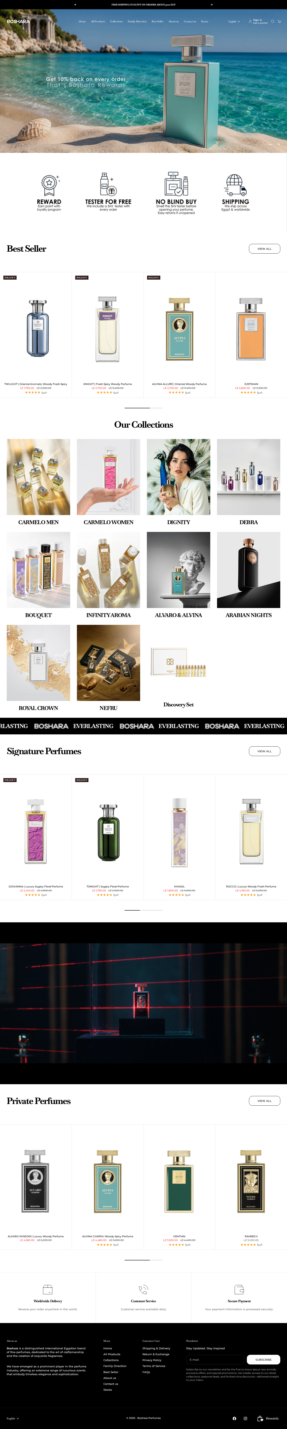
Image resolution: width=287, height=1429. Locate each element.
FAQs (146, 1372)
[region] (143, 81)
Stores (204, 21)
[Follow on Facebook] (234, 1418)
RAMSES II (251, 1236)
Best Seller (157, 21)
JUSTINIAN (251, 384)
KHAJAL (179, 887)
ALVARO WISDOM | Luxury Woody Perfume (36, 1236)
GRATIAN (179, 1236)
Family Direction (137, 21)
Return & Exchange (155, 1354)
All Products (98, 21)
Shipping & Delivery (156, 1348)
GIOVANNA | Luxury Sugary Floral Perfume (36, 887)
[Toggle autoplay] (278, 144)
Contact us (190, 21)
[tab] (26, 249)
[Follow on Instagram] (245, 1418)
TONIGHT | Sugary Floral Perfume (108, 887)
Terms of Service (153, 1366)
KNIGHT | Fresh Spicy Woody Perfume (107, 384)
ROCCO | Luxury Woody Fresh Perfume (251, 887)
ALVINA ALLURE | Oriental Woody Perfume (179, 384)
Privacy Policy (151, 1360)
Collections (116, 21)
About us (174, 21)
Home (82, 21)
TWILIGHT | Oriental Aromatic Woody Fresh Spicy (35, 384)
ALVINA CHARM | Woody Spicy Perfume (107, 1236)
